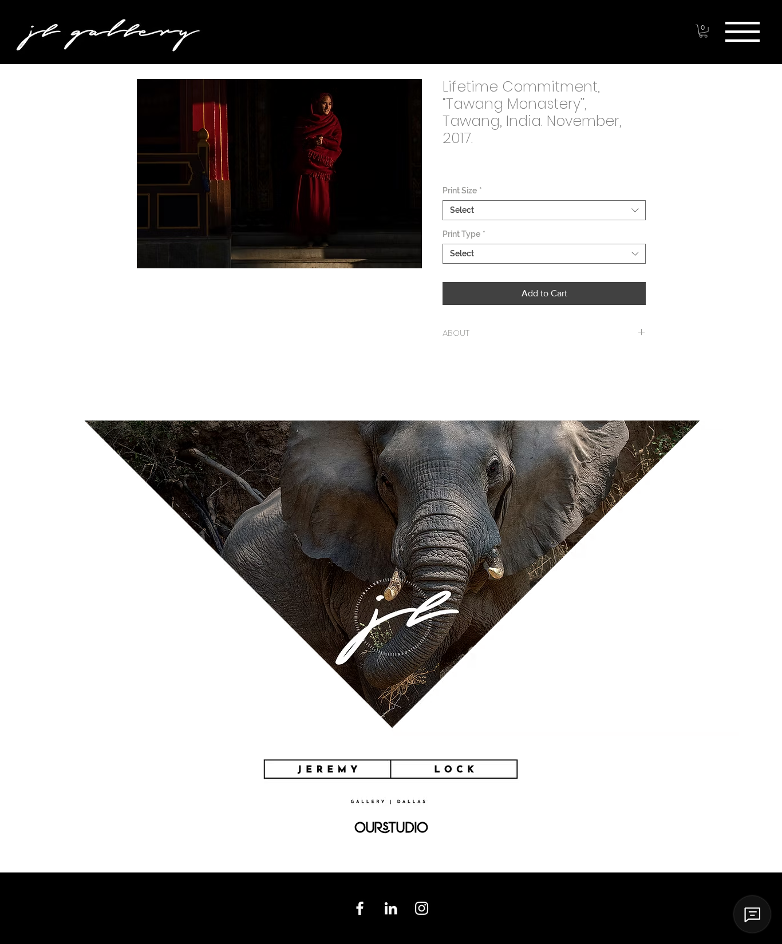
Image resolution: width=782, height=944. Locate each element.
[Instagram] (422, 908)
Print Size (462, 190)
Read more (155, 352)
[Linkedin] (391, 908)
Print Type (464, 234)
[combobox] (544, 210)
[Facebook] (360, 908)
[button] (742, 32)
